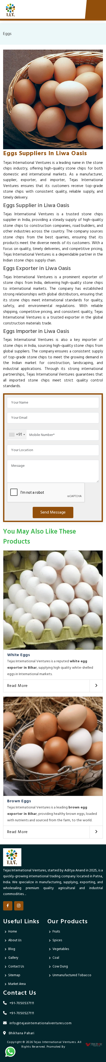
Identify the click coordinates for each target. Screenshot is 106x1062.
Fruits (56, 931)
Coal (55, 957)
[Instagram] (18, 905)
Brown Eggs (19, 801)
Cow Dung (60, 966)
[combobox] (16, 435)
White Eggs (18, 655)
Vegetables (60, 949)
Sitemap (14, 975)
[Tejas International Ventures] (11, 10)
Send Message (53, 512)
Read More (17, 686)
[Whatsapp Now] (10, 1052)
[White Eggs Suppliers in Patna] (53, 600)
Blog (11, 949)
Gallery (13, 957)
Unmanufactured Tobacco (71, 975)
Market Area (17, 984)
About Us (14, 940)
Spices (57, 940)
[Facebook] (7, 905)
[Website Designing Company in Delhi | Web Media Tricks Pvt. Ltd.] (94, 1044)
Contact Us (16, 966)
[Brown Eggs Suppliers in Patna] (53, 746)
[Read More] (96, 686)
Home (12, 931)
